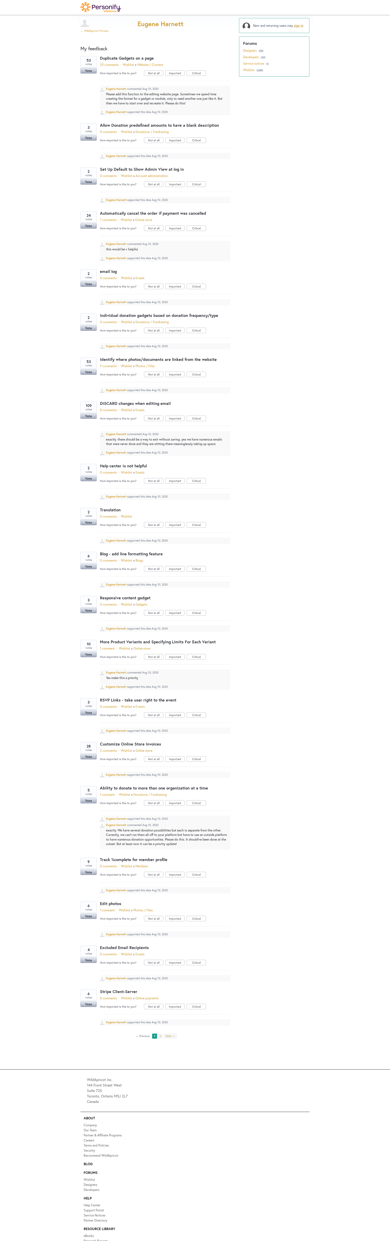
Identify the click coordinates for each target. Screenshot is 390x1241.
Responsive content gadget (125, 598)
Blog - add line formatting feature (131, 554)
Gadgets (141, 604)
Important (177, 73)
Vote (88, 71)
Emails (139, 278)
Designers (250, 50)
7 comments (108, 220)
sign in (298, 25)
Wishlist (128, 64)
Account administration (151, 176)
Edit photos (110, 903)
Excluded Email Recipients (124, 947)
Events (140, 706)
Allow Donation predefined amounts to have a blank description (159, 125)
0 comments (108, 132)
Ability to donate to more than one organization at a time (154, 788)
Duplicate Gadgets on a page (127, 58)
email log (108, 271)
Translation (110, 510)
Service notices (254, 63)
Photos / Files (145, 366)
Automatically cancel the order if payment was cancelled (153, 213)
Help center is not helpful (123, 466)
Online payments (147, 998)
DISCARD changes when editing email (135, 403)
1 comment (107, 648)
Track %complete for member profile (133, 859)
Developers (251, 57)
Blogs (139, 560)
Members (141, 866)
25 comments (109, 64)
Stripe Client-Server (118, 991)
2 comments (108, 750)
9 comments (108, 366)
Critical (199, 73)
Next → (170, 1036)
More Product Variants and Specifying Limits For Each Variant (158, 642)
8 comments (108, 410)
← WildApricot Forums (94, 31)
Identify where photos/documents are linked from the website (158, 359)
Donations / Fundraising (152, 132)
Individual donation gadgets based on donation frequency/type (159, 315)
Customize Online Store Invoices (130, 744)
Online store (143, 220)
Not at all (155, 73)
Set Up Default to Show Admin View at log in (142, 169)
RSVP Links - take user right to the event (138, 700)
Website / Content (150, 64)
